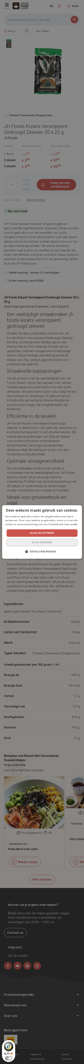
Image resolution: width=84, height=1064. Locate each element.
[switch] (8, 1058)
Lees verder (71, 524)
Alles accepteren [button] (42, 533)
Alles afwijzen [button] (42, 542)
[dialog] (42, 532)
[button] (42, 551)
